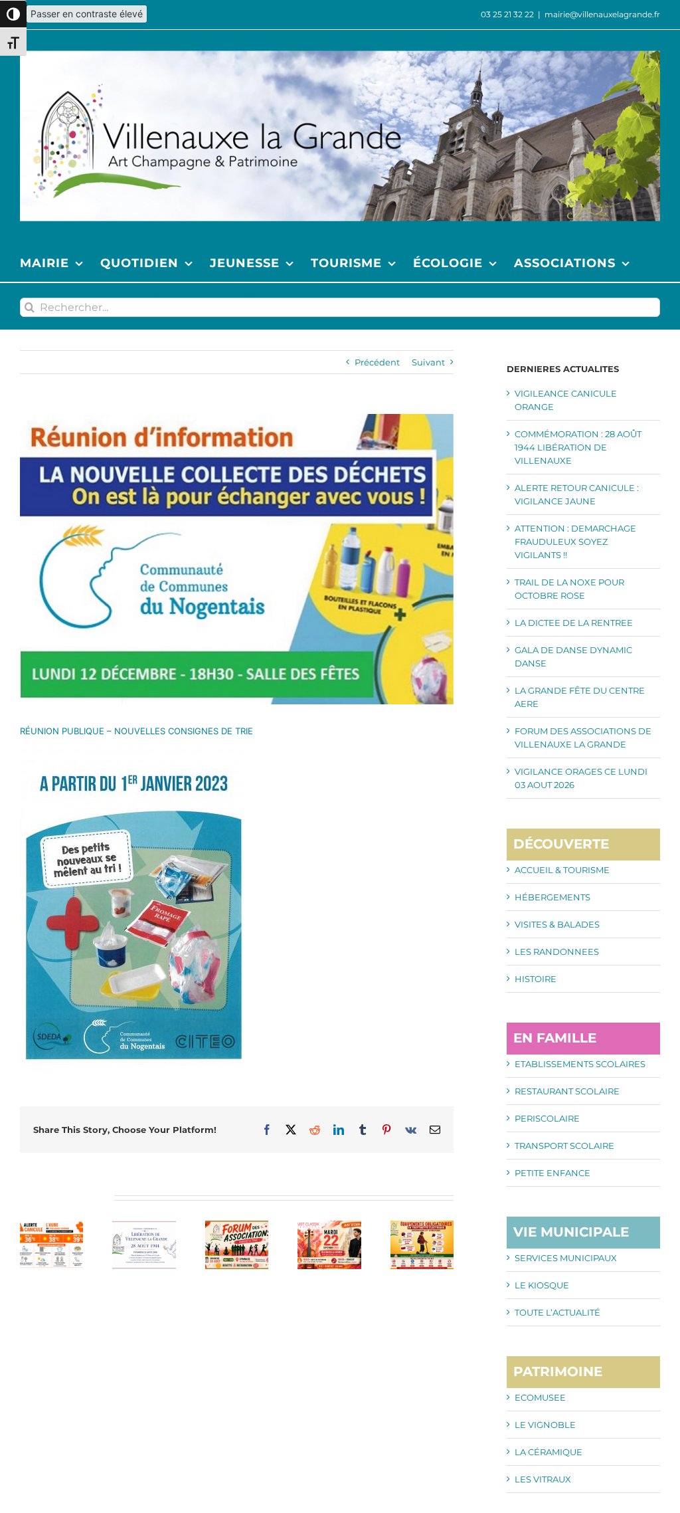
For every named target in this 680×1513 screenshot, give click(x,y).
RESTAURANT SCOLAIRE (567, 1091)
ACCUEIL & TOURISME (562, 869)
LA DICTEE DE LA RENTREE (574, 622)
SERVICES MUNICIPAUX (566, 1258)
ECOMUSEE (540, 1397)
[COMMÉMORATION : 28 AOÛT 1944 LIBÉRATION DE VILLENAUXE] (143, 1226)
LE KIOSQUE (542, 1285)
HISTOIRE (535, 978)
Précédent (377, 362)
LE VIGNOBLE (545, 1424)
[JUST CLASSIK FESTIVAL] (329, 1226)
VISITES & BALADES (557, 924)
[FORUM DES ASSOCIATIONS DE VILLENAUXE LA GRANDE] (236, 1226)
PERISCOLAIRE (547, 1118)
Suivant (428, 362)
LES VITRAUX (543, 1479)
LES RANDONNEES (557, 951)
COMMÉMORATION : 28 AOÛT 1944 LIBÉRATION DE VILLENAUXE (578, 447)
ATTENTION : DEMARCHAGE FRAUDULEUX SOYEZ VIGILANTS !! (575, 541)
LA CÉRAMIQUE (548, 1452)
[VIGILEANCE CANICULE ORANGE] (51, 1226)
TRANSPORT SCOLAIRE (564, 1145)
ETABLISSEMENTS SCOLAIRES (580, 1064)
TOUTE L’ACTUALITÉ (557, 1312)
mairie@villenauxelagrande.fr (602, 14)
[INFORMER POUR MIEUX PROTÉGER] (422, 1226)
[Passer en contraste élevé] (13, 14)
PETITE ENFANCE (552, 1172)
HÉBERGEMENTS (552, 897)
